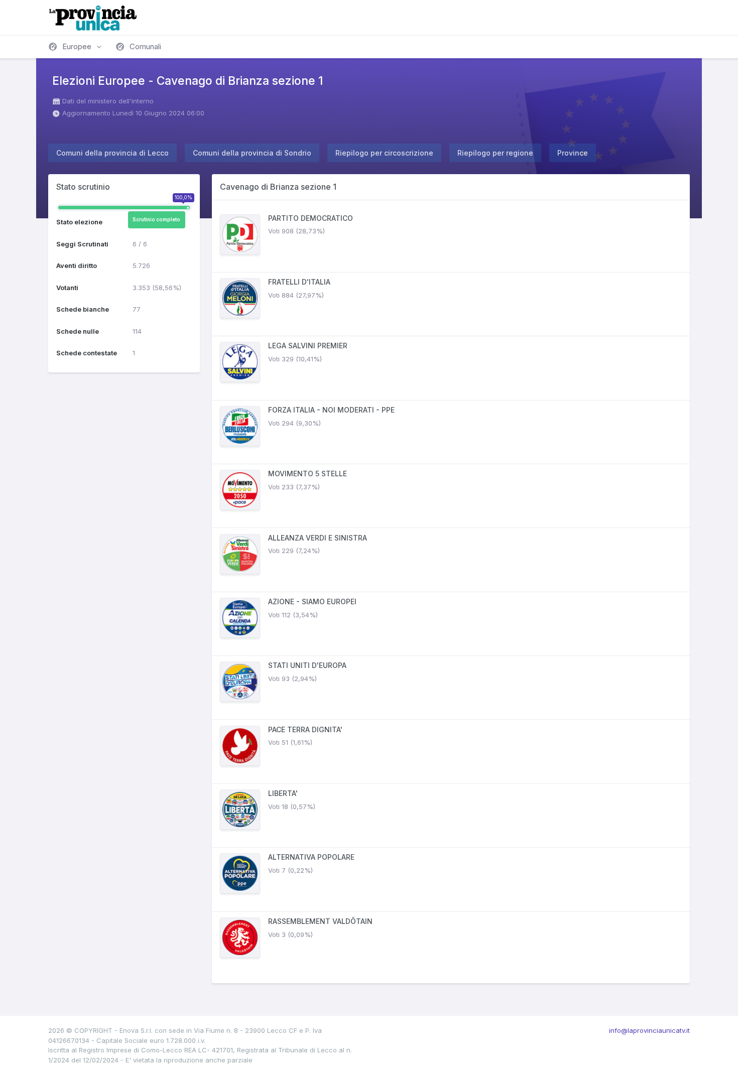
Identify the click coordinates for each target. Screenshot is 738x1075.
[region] (451, 591)
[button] (75, 46)
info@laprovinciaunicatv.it (649, 1030)
